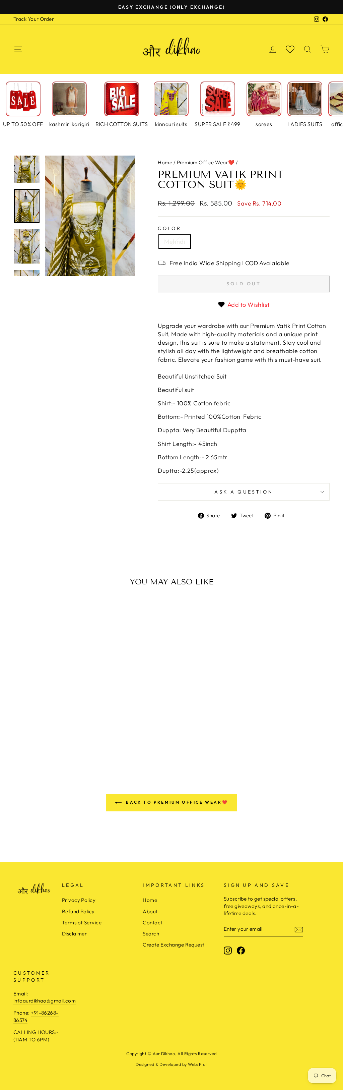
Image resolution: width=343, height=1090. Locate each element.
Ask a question (243, 492)
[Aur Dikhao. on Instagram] (228, 950)
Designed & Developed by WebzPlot (171, 1064)
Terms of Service (81, 922)
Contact (152, 922)
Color (169, 228)
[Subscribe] (298, 929)
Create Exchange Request (173, 944)
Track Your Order (33, 19)
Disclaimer (74, 933)
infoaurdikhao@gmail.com (44, 1000)
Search (151, 933)
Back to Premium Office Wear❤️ (176, 802)
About (150, 911)
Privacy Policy (78, 900)
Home (165, 162)
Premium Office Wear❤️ (206, 162)
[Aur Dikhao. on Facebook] (241, 950)
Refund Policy (78, 911)
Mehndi (174, 241)
